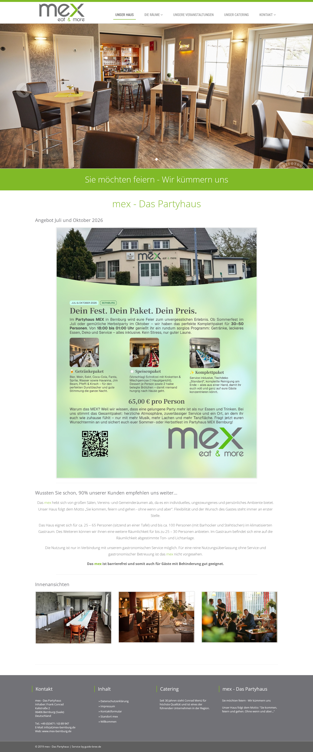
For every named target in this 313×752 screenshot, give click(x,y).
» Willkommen (107, 721)
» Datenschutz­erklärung (114, 701)
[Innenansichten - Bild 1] (73, 617)
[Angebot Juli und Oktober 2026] (156, 353)
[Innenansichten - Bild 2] (156, 617)
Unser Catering (236, 15)
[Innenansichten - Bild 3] (239, 617)
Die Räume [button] (152, 15)
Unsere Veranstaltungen (193, 15)
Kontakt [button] (266, 15)
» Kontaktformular (110, 711)
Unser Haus (124, 15)
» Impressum (107, 706)
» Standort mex (108, 716)
